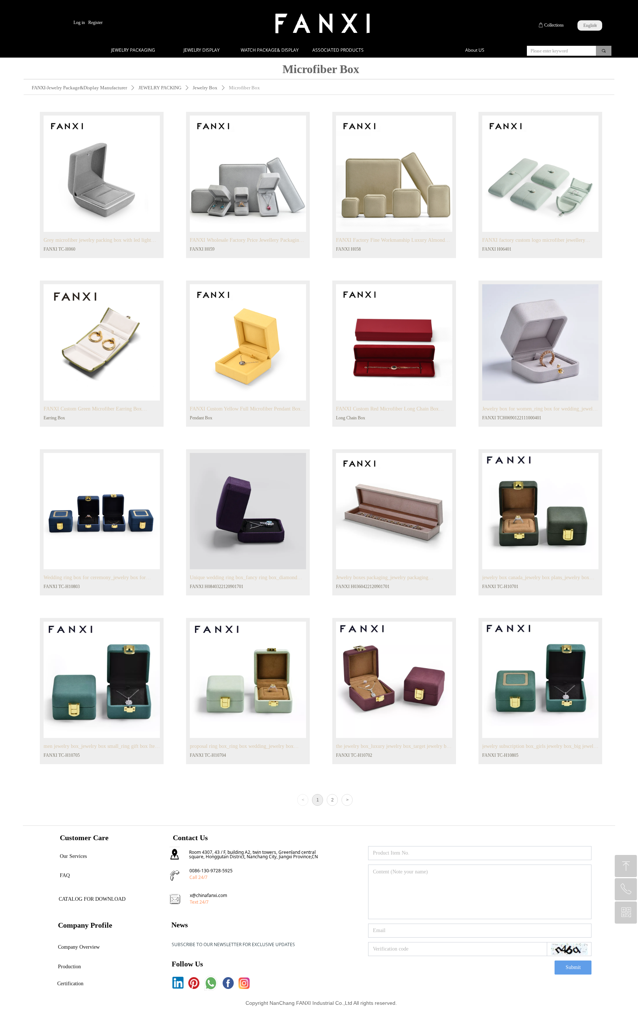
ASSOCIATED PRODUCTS (338, 50)
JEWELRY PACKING (159, 87)
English (590, 25)
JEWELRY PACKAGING (133, 50)
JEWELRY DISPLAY (201, 50)
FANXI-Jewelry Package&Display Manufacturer (79, 87)
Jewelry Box (205, 87)
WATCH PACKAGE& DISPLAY (270, 50)
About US (474, 50)
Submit (573, 967)
